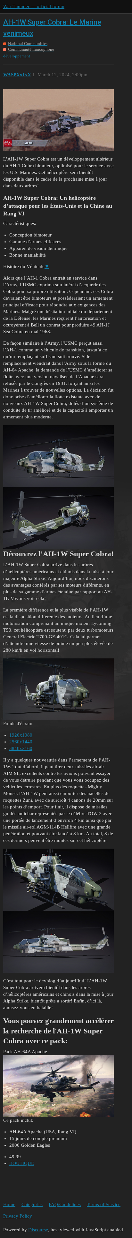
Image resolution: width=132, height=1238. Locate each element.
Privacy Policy (17, 1216)
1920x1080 (20, 735)
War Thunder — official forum (33, 6)
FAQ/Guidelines (65, 1204)
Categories (32, 1204)
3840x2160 (20, 748)
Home (9, 1204)
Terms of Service (103, 1204)
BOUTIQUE (21, 1163)
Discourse (38, 1229)
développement (16, 56)
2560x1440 (20, 741)
